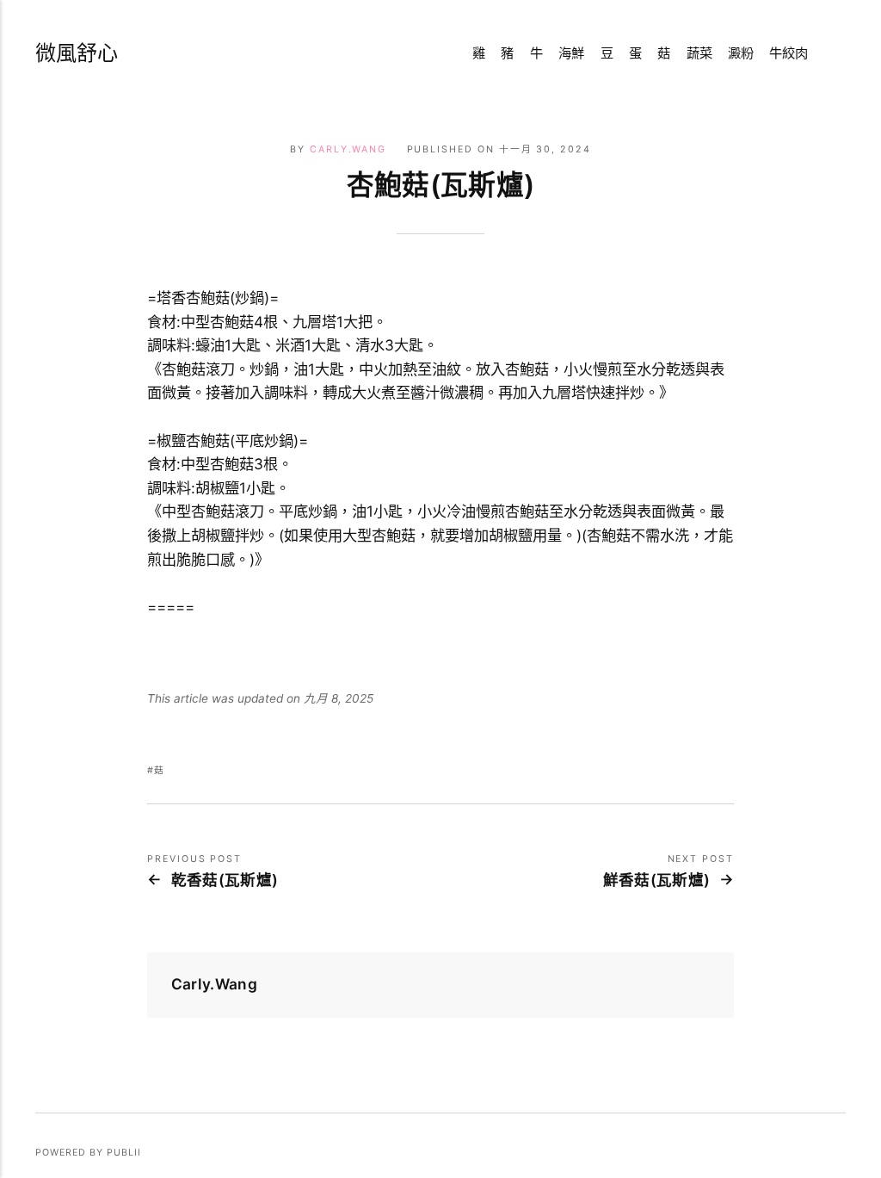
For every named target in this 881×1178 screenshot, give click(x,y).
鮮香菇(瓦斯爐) (657, 880)
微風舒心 (76, 52)
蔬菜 (699, 53)
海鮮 (571, 53)
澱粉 (741, 53)
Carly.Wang (348, 149)
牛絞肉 (788, 53)
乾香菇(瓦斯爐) (224, 880)
